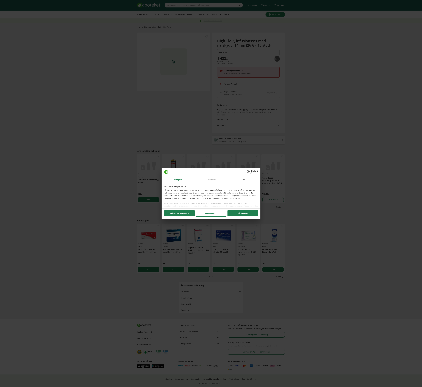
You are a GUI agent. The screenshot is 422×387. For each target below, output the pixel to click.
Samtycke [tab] (178, 180)
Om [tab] (244, 179)
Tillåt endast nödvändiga (179, 213)
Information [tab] (211, 179)
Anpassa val (210, 213)
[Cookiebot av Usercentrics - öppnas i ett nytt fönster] (248, 172)
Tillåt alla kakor (242, 213)
